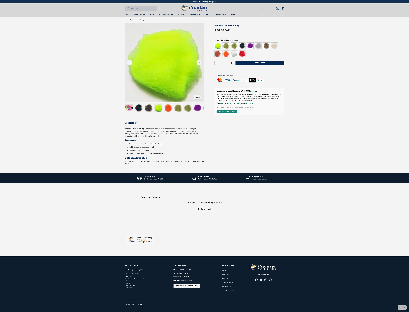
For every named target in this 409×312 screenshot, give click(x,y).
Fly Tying (181, 15)
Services (225, 270)
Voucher (281, 15)
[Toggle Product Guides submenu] (227, 15)
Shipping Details (227, 282)
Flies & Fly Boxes (195, 15)
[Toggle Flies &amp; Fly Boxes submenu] (202, 15)
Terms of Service (228, 291)
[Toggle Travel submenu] (237, 15)
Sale (268, 15)
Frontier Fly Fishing (135, 304)
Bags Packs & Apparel (166, 15)
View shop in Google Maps (186, 286)
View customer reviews (226, 112)
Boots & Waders (139, 15)
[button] (283, 8)
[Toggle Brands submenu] (212, 15)
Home (126, 20)
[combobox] (141, 8)
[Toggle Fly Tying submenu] (186, 15)
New (262, 15)
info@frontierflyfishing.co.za (139, 270)
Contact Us (226, 274)
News (274, 15)
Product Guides (221, 15)
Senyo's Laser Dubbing (137, 20)
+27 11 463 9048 (133, 273)
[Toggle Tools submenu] (155, 15)
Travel (233, 15)
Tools (152, 15)
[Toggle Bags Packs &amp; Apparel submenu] (175, 15)
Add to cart (260, 63)
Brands (208, 15)
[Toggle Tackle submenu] (131, 15)
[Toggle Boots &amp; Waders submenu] (146, 15)
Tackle (127, 15)
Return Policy (226, 286)
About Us (225, 278)
